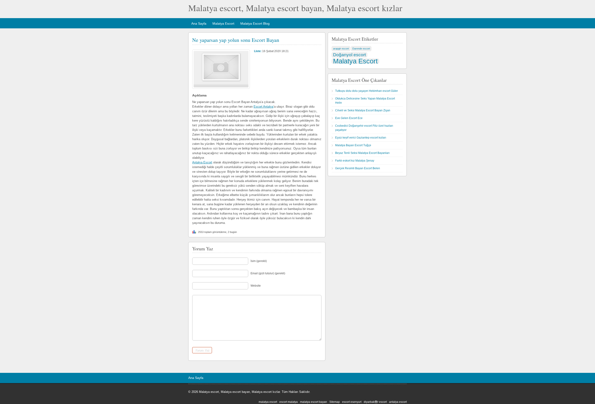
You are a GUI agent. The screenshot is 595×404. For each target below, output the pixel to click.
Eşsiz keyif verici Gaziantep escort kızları (360, 137)
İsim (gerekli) (259, 261)
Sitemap (334, 402)
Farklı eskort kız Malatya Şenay (354, 160)
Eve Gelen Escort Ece (349, 118)
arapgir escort (341, 48)
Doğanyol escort (349, 54)
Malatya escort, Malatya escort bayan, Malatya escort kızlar (295, 8)
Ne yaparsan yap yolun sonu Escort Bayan (235, 39)
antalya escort (398, 402)
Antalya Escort (202, 162)
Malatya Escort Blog (255, 23)
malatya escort (268, 402)
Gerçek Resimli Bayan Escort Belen (357, 168)
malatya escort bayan (313, 402)
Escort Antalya (263, 106)
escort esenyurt (351, 402)
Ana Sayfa (198, 23)
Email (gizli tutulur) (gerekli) (268, 273)
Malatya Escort (223, 23)
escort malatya (288, 402)
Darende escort (361, 48)
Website (256, 285)
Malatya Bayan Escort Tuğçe (353, 145)
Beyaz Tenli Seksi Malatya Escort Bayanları (362, 153)
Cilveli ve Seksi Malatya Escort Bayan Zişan (362, 110)
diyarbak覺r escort (375, 402)
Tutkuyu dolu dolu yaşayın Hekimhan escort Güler (366, 91)
